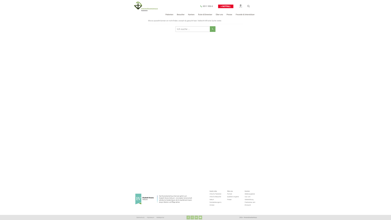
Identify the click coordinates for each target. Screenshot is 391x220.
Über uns (219, 14)
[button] (248, 6)
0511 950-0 (208, 6)
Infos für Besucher (215, 197)
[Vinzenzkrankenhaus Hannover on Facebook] (188, 217)
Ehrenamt (248, 205)
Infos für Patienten (215, 194)
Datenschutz (140, 217)
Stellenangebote (250, 194)
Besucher (181, 14)
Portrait (229, 194)
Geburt (212, 199)
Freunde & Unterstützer (245, 14)
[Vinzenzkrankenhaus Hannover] (146, 6)
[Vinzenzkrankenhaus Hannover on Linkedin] (196, 217)
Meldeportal (160, 217)
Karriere (191, 14)
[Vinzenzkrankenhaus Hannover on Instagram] (192, 217)
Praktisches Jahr (250, 202)
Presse (229, 14)
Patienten (169, 14)
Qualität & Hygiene (233, 197)
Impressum (150, 217)
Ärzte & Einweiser (205, 14)
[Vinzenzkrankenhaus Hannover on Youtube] (200, 217)
